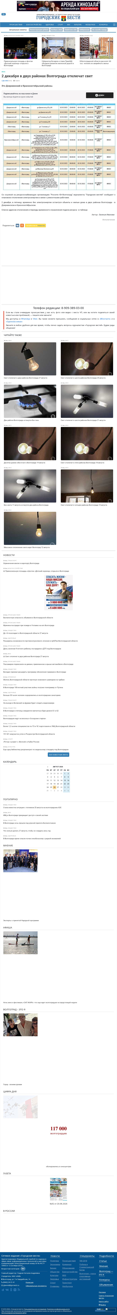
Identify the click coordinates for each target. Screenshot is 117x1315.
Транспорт (67, 1282)
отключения (109, 220)
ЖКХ (68, 25)
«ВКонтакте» (105, 319)
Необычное (90, 25)
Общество (55, 1271)
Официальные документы (36, 1286)
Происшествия (15, 25)
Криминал (66, 1264)
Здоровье (50, 25)
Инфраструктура (69, 1279)
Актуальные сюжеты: (18, 30)
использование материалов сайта (14, 1313)
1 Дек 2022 (5, 80)
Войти (103, 1305)
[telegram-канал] (2, 1290)
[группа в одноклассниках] (11, 1289)
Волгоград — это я (106, 1273)
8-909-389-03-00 (72, 308)
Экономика (55, 1264)
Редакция (29, 1282)
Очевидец (54, 1286)
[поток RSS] (19, 1289)
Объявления (106, 1284)
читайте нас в (35, 225)
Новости (9, 555)
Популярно (10, 799)
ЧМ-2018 (83, 1261)
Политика (54, 1261)
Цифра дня (10, 1091)
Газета (7, 1173)
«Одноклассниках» (14, 321)
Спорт (60, 25)
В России (9, 1210)
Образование (68, 1268)
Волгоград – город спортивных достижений (87, 1276)
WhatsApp (26, 319)
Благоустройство (34, 25)
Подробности (106, 1255)
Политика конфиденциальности (58, 1309)
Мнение (8, 845)
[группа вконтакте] (7, 1289)
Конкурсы (103, 25)
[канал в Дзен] (15, 1289)
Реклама (102, 1292)
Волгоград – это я (14, 1009)
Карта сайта (103, 1301)
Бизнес (53, 1268)
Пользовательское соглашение (35, 1309)
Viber (35, 319)
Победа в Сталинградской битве (86, 1267)
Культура (77, 25)
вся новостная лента (58, 754)
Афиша (7, 927)
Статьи (103, 1261)
